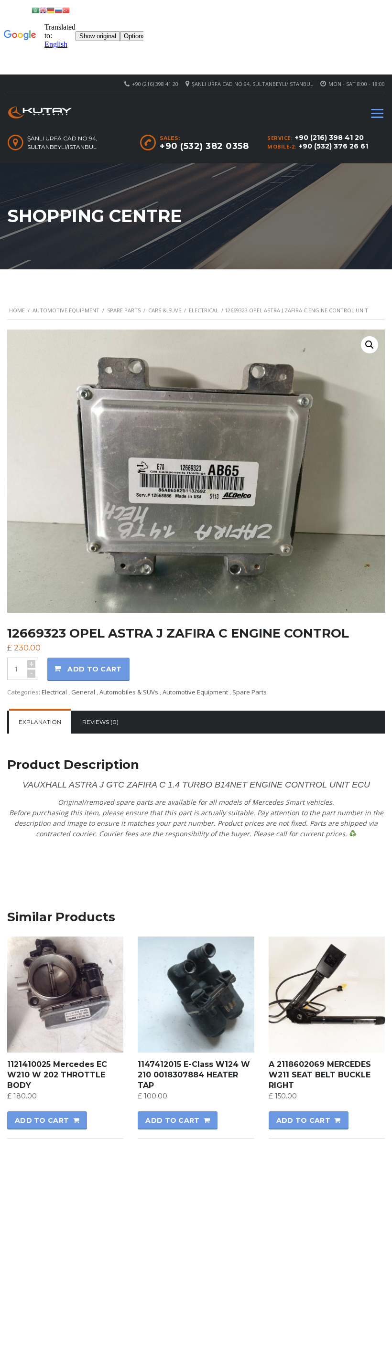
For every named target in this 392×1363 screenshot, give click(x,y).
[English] (43, 9)
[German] (50, 9)
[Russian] (58, 9)
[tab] (40, 722)
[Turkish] (66, 9)
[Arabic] (35, 9)
